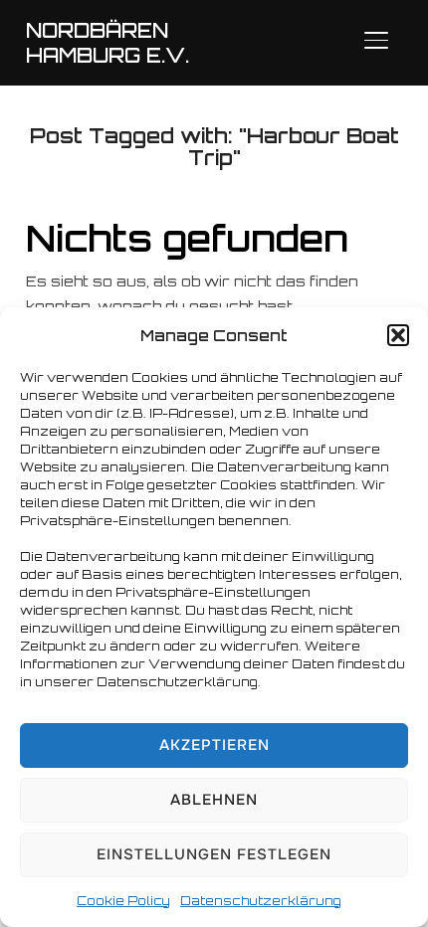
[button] (398, 335)
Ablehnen (214, 800)
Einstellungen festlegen (214, 854)
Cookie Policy (123, 900)
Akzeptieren (214, 745)
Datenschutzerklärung (260, 900)
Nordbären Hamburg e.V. (107, 43)
